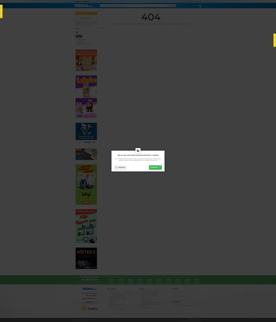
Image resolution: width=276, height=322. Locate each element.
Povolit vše (153, 167)
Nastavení (122, 167)
